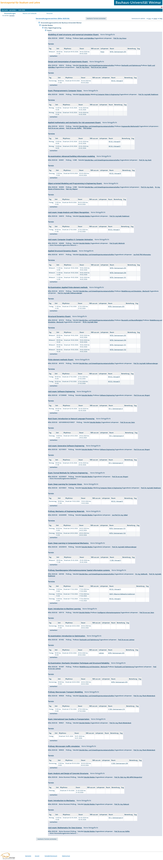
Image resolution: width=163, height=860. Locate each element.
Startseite (11, 15)
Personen (50, 13)
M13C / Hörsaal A (114, 229)
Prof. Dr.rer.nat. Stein (127, 422)
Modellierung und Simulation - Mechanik (135, 291)
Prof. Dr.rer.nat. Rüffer (74, 128)
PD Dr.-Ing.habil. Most (90, 322)
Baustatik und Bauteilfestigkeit (132, 320)
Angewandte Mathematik (130, 126)
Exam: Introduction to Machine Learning (64, 609)
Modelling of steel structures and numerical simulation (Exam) (73, 34)
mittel (155, 18)
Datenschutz (66, 856)
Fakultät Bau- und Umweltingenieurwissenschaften (96, 65)
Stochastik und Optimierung (131, 65)
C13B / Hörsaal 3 (115, 560)
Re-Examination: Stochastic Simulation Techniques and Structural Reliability (79, 663)
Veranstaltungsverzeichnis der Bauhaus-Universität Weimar (61, 23)
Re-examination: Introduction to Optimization (67, 636)
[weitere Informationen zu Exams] (46, 30)
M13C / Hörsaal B (114, 141)
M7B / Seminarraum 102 (118, 350)
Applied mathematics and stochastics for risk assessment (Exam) (74, 122)
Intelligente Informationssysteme (108, 612)
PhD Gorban (87, 128)
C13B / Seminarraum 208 (119, 763)
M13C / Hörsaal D (117, 81)
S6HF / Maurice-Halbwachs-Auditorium (122, 594)
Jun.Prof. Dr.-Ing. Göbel (120, 515)
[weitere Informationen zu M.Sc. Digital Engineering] (43, 28)
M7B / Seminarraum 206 (118, 273)
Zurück (37, 856)
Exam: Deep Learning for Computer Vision (65, 484)
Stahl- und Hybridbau (87, 38)
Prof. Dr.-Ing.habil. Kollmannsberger (70, 293)
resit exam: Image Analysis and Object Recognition (69, 212)
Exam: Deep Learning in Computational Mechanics (68, 543)
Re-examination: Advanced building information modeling (71, 156)
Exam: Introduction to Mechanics (61, 800)
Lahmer (101, 653)
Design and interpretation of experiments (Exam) (68, 61)
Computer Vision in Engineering (108, 94)
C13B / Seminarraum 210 (116, 709)
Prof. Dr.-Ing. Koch (145, 160)
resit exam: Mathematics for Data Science (65, 828)
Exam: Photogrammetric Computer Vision (65, 90)
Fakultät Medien (47, 25)
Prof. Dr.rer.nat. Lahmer (99, 67)
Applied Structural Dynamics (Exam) (63, 251)
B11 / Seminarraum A (116, 409)
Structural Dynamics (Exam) (59, 316)
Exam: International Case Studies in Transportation (69, 719)
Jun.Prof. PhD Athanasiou (142, 254)
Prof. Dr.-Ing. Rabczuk (121, 804)
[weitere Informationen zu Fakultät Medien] (40, 25)
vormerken (53, 56)
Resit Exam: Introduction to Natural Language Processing (71, 418)
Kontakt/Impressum (51, 856)
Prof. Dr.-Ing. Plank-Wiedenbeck (144, 696)
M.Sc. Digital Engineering (53, 28)
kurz (149, 18)
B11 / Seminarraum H (116, 436)
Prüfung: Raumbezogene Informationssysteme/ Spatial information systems (79, 570)
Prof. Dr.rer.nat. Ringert (142, 395)
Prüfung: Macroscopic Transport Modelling (65, 692)
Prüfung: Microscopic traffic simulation (64, 746)
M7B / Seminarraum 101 (118, 277)
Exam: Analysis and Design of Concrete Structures (68, 773)
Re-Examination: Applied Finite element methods (68, 287)
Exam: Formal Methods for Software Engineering (68, 473)
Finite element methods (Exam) (61, 359)
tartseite (5, 10)
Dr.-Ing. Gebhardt (141, 574)
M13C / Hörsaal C (115, 599)
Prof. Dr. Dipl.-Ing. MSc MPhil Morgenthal (128, 777)
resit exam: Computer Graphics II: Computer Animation (70, 239)
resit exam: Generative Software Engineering (66, 446)
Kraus (102, 52)
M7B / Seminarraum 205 (118, 52)
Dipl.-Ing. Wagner (72, 189)
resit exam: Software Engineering (61, 391)
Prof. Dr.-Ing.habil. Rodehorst (148, 94)
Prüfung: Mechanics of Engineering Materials (66, 511)
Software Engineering (107, 395)
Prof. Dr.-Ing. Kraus (119, 38)
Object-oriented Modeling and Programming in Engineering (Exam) (75, 183)
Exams (49, 30)
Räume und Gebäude (29, 13)
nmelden (13, 10)
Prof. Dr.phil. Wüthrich (117, 243)
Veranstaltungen (10, 13)
